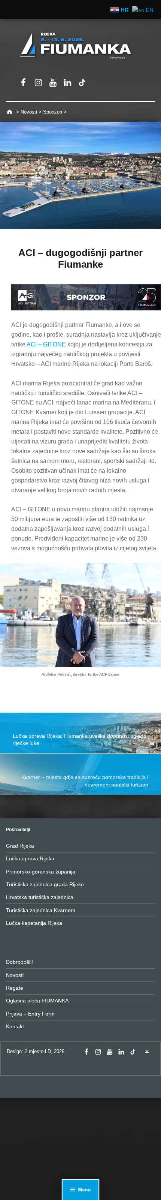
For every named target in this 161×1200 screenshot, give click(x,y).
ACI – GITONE (46, 344)
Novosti (15, 975)
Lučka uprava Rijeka (30, 858)
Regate (14, 988)
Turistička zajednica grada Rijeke (45, 884)
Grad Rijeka (20, 846)
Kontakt (15, 1026)
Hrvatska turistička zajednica (39, 897)
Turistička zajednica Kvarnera (41, 910)
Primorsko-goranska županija (40, 872)
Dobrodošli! (19, 962)
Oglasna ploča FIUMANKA (37, 1001)
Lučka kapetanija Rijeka (34, 923)
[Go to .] (10, 112)
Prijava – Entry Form (30, 1014)
